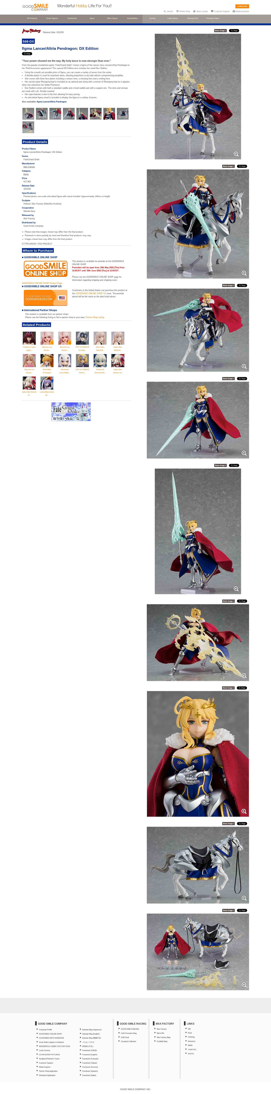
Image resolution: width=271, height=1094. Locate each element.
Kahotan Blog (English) (91, 1034)
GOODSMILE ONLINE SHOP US (91, 293)
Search (170, 11)
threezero (191, 1041)
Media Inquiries (242, 11)
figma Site (160, 1033)
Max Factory (29, 167)
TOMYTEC (192, 1050)
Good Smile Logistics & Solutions (51, 1042)
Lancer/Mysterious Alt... (47, 393)
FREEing (191, 1037)
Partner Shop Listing (95, 317)
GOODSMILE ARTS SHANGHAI (51, 1038)
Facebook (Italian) (89, 1075)
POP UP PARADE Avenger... (82, 348)
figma (26, 174)
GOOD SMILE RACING (130, 1029)
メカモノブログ (88, 1042)
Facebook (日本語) (89, 1050)
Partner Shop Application (48, 1071)
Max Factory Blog (163, 1037)
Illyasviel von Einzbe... (47, 348)
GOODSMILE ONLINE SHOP (50, 1034)
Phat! (190, 1033)
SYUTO (191, 1054)
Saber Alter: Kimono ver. (117, 371)
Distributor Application (47, 1075)
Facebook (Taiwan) (89, 1063)
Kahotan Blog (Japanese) (92, 1030)
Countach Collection (128, 1041)
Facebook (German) (90, 1067)
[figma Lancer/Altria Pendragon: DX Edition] (198, 158)
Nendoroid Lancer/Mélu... (64, 371)
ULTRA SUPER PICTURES (49, 1055)
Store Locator (202, 11)
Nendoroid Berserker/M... (100, 371)
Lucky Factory (44, 1050)
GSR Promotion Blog (129, 1033)
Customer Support (222, 11)
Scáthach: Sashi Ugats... (29, 348)
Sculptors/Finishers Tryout (49, 1059)
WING (190, 1045)
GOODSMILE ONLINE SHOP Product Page (42, 283)
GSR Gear (125, 1037)
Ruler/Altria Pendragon (47, 371)
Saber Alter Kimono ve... (29, 393)
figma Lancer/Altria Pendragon (52, 101)
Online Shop (184, 11)
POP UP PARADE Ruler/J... (82, 371)
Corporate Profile (45, 1030)
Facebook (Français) (90, 1059)
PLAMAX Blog (162, 1041)
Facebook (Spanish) (90, 1071)
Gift (189, 1029)
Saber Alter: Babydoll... (100, 348)
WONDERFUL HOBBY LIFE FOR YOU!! (54, 1046)
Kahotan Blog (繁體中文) (91, 1038)
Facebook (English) (89, 1055)
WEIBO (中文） (88, 1046)
